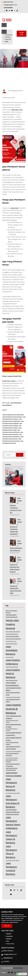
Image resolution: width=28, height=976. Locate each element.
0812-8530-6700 (17, 110)
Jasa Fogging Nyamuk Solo (12, 758)
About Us (8, 933)
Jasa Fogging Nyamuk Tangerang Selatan (11, 769)
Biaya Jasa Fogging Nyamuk (11, 611)
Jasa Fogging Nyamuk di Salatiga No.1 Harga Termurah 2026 (16, 586)
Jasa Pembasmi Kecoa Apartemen (13, 415)
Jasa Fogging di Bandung (13, 662)
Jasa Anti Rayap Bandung (12, 634)
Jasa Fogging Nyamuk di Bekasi (13, 717)
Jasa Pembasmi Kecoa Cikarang (12, 417)
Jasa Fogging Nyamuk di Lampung (11, 729)
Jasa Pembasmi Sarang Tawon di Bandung (13, 823)
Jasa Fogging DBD (9, 657)
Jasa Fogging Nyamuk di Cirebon (12, 721)
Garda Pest (15, 208)
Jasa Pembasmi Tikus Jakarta (12, 860)
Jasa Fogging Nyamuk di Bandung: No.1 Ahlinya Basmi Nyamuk (16, 564)
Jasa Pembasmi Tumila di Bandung (11, 869)
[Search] (19, 455)
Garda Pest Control (8, 381)
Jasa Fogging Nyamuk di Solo (13, 739)
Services (8, 939)
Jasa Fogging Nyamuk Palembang (13, 751)
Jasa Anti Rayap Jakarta (11, 643)
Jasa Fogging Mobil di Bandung (13, 673)
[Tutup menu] (4, 32)
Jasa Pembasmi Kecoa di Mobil (13, 793)
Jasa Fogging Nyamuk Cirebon (13, 697)
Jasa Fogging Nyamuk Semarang (12, 754)
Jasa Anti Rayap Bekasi (12, 636)
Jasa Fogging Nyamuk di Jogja (13, 726)
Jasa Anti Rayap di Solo (11, 641)
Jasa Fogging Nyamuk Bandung (12, 684)
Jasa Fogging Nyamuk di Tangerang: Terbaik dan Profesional (16, 527)
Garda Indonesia (18, 968)
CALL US (6, 926)
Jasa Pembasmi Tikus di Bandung (11, 852)
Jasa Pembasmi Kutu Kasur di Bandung (12, 801)
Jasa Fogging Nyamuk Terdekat (13, 774)
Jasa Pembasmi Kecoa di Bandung (11, 784)
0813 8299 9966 (8, 7)
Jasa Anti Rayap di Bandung (13, 639)
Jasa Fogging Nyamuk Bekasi (13, 689)
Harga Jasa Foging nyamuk (13, 631)
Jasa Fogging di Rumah (12, 667)
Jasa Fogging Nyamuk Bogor (13, 694)
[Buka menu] (4, 25)
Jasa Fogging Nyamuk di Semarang (13, 734)
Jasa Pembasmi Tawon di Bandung (11, 837)
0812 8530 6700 (8, 958)
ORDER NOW (21, 34)
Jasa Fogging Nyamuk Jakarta (12, 743)
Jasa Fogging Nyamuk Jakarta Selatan (13, 748)
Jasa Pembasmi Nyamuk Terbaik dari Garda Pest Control (12, 812)
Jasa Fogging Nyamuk (11, 680)
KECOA (4, 410)
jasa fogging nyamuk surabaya (11, 761)
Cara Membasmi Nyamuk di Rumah (11, 616)
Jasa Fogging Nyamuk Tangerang (13, 765)
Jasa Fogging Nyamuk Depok (13, 701)
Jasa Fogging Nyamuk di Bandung (13, 708)
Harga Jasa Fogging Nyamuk (12, 624)
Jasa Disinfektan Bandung (12, 650)
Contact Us (9, 936)
